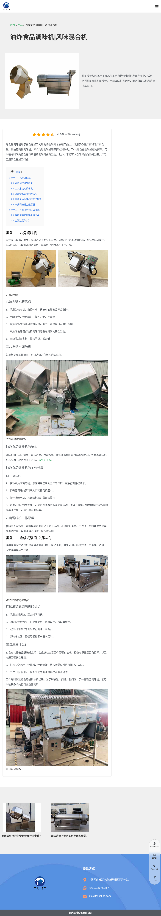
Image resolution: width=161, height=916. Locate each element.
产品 (20, 25)
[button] (156, 6)
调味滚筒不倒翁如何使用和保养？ (70, 836)
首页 (12, 25)
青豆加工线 (45, 460)
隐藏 (18, 172)
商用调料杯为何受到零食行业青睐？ (22, 836)
